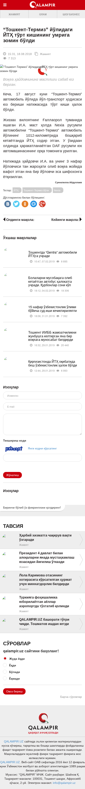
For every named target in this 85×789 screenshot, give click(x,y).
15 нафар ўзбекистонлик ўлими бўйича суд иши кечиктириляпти (52, 308)
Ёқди (12, 665)
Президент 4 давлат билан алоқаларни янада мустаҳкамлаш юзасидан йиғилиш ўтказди (46, 557)
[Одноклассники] (24, 203)
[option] (14, 14)
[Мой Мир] (33, 203)
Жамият (14, 14)
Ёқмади (14, 678)
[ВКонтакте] (7, 203)
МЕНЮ (6, 9)
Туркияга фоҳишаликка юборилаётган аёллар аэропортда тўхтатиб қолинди (44, 602)
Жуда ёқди (17, 658)
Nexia (57, 190)
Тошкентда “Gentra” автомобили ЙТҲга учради (52, 254)
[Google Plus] (42, 203)
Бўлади (14, 672)
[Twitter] (16, 203)
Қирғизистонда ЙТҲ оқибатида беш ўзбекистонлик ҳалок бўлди (52, 363)
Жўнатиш (12, 475)
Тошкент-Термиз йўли (36, 190)
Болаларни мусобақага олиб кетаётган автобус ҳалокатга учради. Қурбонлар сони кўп (50, 281)
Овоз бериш (14, 691)
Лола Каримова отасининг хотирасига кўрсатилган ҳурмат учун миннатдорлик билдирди (45, 579)
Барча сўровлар (71, 696)
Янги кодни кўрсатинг (42, 448)
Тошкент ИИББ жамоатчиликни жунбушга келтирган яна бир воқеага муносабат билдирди (52, 336)
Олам (43, 14)
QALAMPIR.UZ (14, 741)
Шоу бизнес (71, 14)
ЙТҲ (16, 190)
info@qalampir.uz (64, 782)
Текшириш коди (14, 440)
